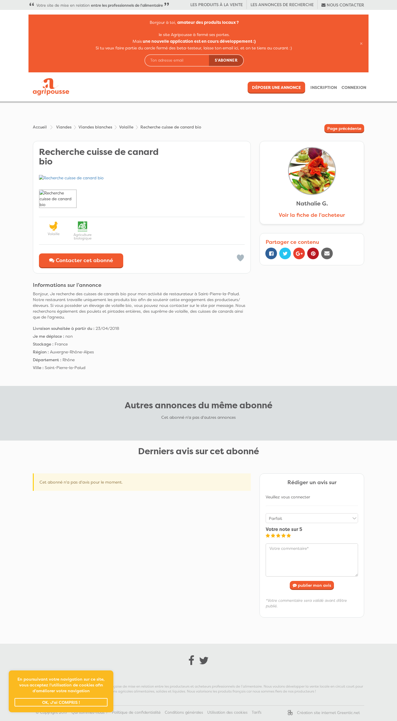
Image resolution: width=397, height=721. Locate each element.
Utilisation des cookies (227, 712)
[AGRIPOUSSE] (48, 86)
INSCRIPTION (323, 87)
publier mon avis (314, 585)
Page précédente (344, 128)
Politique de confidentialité (136, 712)
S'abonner (226, 60)
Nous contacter (345, 5)
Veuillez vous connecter (288, 497)
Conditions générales (184, 712)
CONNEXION (353, 87)
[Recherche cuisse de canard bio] (142, 178)
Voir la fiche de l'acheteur (312, 215)
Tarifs (257, 712)
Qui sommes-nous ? (89, 712)
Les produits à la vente (216, 4)
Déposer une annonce (276, 87)
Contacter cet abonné (83, 260)
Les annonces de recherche (282, 4)
